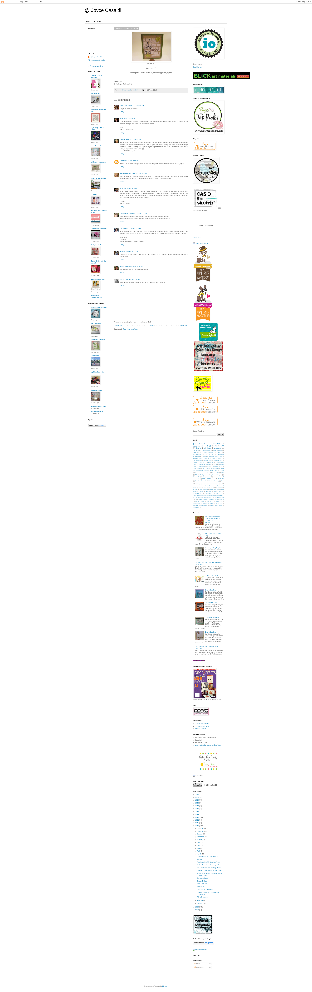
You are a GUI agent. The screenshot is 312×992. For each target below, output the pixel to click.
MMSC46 (200, 859)
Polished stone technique (202, 472)
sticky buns (203, 505)
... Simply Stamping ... (98, 162)
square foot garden (208, 503)
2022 (197, 794)
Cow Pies (94, 194)
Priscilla (123, 188)
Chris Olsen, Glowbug (127, 213)
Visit (197, 237)
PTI (216, 446)
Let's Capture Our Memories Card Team (208, 745)
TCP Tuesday (211, 479)
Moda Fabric (213, 470)
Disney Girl (95, 356)
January (200, 903)
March (199, 854)
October (200, 834)
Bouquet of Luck (202, 878)
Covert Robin (208, 460)
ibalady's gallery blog (98, 406)
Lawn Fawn (196, 468)
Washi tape (206, 483)
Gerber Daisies (205, 450)
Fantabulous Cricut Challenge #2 (208, 865)
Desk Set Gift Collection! (205, 889)
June (199, 845)
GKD (215, 464)
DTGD (209, 446)
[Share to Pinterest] (156, 90)
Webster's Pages (200, 728)
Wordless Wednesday (199, 485)
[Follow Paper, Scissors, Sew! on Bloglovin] (97, 426)
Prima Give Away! (202, 897)
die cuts (208, 491)
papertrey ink (198, 446)
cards (212, 487)
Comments (200, 967)
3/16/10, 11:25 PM (129, 118)
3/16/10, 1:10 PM (138, 106)
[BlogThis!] (149, 90)
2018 (197, 803)
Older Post (183, 325)
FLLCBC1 (202, 462)
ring (203, 501)
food (220, 491)
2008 (197, 910)
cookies (195, 489)
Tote (222, 481)
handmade (209, 493)
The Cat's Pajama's (200, 481)
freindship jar (197, 493)
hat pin (218, 493)
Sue (121, 118)
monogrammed (219, 497)
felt (215, 491)
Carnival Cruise (197, 460)
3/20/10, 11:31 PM (137, 266)
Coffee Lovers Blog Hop (213, 575)
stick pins (195, 505)
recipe (222, 499)
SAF (222, 472)
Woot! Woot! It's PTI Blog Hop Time (208, 862)
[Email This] (147, 90)
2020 (197, 797)
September (201, 837)
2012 (197, 820)
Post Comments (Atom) (130, 329)
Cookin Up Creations (202, 723)
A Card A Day (95, 93)
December (200, 828)
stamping (219, 503)
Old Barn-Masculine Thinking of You (209, 868)
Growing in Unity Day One (213, 548)
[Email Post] (142, 90)
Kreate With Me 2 (97, 411)
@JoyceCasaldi (96, 57)
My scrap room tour (96, 66)
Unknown (123, 161)
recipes (197, 501)
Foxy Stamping (96, 323)
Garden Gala (201, 887)
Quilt (214, 450)
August (199, 840)
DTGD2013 (217, 448)
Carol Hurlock (125, 228)
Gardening (202, 466)
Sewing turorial (204, 475)
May (198, 848)
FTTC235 (211, 462)
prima (216, 499)
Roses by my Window (98, 178)
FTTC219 (196, 450)
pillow (211, 499)
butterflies (196, 452)
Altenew (205, 456)
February (200, 900)
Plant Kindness (202, 884)
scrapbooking (197, 454)
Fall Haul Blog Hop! (211, 603)
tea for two (210, 454)
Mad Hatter (205, 468)
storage (211, 505)
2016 (197, 809)
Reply (122, 112)
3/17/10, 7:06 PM (141, 173)
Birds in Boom (216, 458)
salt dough (210, 501)
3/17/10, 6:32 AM (135, 140)
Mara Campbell (125, 266)
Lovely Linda (124, 140)
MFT (222, 446)
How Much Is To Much (202, 726)
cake (200, 487)
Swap (220, 450)
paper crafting (203, 499)
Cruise (195, 462)
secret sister (196, 503)
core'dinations (204, 489)
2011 (197, 823)
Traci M (122, 251)
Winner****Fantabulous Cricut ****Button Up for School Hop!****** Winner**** (212, 519)
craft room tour (214, 489)
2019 (197, 800)
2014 (197, 814)
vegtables (196, 507)
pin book (207, 448)
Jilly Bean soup (217, 466)
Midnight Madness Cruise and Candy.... (210, 871)
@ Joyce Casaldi (103, 10)
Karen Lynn (124, 279)
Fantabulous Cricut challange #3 (207, 856)
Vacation (197, 483)
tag (216, 505)
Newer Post (118, 325)
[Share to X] (151, 90)
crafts (201, 491)
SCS (196, 475)
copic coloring (208, 452)
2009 (197, 907)
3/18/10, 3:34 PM (141, 213)
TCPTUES (221, 479)
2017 (197, 806)
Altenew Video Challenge (201, 458)
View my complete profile (96, 60)
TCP (203, 479)
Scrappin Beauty (96, 390)
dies (219, 452)
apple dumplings (213, 485)
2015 (197, 811)
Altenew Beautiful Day (215, 456)
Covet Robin (218, 460)
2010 (197, 826)
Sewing (198, 448)
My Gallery (97, 22)
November (200, 831)
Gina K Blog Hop (210, 590)
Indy (208, 466)
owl (196, 499)
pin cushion (199, 443)
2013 (197, 817)
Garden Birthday (202, 881)
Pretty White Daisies (98, 245)
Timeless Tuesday (214, 481)
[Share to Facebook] (154, 90)
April (198, 851)
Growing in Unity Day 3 (212, 617)
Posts (198, 964)
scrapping (219, 501)
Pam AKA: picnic (126, 106)
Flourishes (216, 444)
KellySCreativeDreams (99, 307)
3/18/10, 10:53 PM (132, 251)
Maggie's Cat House (98, 340)
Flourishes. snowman (205, 464)
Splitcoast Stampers (216, 475)
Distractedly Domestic (99, 229)
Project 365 (215, 472)
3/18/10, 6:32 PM (135, 228)
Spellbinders (197, 67)
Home (88, 22)
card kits (206, 487)
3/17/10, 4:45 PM (132, 161)
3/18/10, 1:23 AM (131, 188)
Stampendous (206, 476)
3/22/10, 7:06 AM (134, 279)
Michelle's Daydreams (128, 173)
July (198, 842)
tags (220, 505)
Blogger (164, 986)
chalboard (219, 487)
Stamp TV (196, 476)
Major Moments (96, 146)
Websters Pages (217, 483)
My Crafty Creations (98, 279)
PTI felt (222, 470)
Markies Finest (215, 468)
